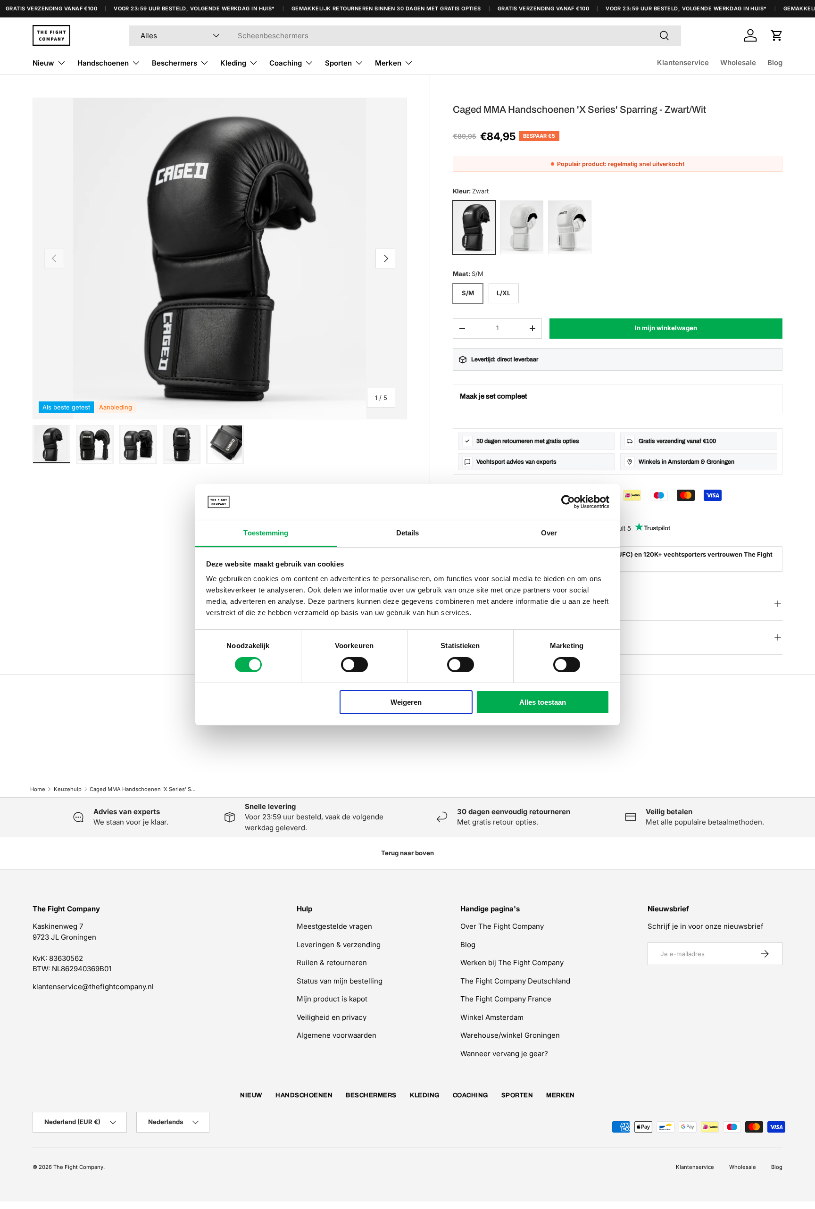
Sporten (338, 62)
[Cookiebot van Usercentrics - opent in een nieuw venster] (568, 502)
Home (37, 789)
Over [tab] (549, 533)
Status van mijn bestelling (340, 980)
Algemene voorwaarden (336, 1035)
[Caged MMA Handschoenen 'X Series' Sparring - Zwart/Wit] (474, 227)
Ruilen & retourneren (332, 962)
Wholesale (738, 62)
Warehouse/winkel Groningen (510, 1035)
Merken (388, 62)
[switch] (354, 664)
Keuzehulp (68, 789)
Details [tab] (407, 533)
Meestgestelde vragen (334, 926)
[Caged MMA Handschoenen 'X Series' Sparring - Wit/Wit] (521, 227)
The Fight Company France (505, 998)
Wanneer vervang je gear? (504, 1053)
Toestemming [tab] (265, 533)
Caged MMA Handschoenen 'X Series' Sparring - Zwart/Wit (143, 789)
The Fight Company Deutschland (515, 980)
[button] (776, 35)
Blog (774, 62)
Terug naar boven (407, 853)
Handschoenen (103, 62)
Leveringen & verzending (339, 944)
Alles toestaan (542, 702)
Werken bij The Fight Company (512, 962)
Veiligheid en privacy (331, 1017)
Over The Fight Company (502, 926)
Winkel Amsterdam (492, 1017)
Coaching (285, 62)
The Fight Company (78, 1167)
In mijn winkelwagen (666, 328)
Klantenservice (683, 62)
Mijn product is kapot (332, 998)
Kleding (233, 62)
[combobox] (405, 35)
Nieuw (43, 62)
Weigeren (406, 702)
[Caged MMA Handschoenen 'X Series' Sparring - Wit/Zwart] (569, 227)
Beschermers (174, 62)
